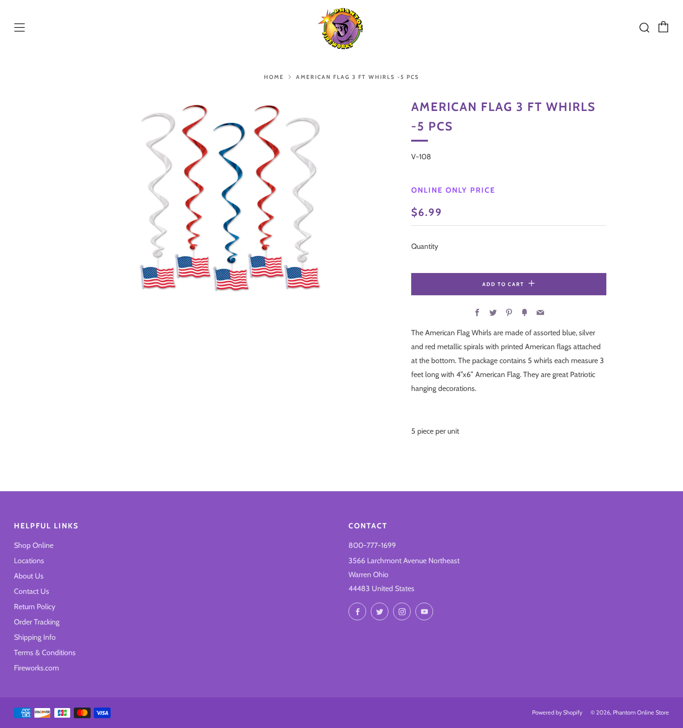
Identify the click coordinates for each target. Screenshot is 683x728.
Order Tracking (36, 622)
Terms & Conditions (45, 652)
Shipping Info (35, 637)
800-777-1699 (372, 545)
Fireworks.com (36, 667)
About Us (29, 576)
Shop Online (33, 545)
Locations (29, 560)
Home (274, 76)
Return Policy (34, 606)
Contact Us (31, 591)
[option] (230, 197)
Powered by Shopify (557, 712)
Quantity (424, 246)
